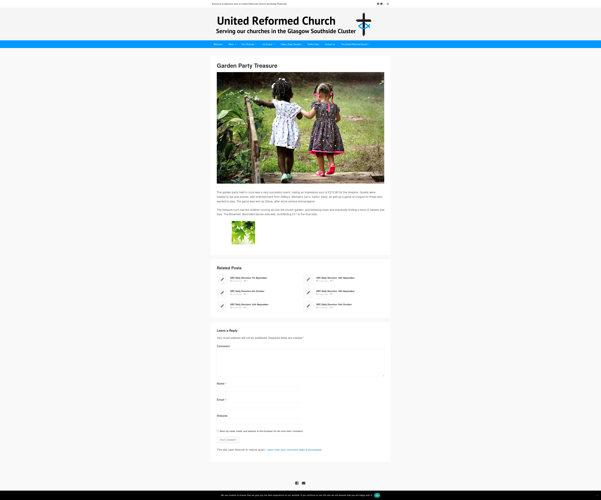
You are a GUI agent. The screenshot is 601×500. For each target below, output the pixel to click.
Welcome (218, 44)
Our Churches (248, 44)
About (231, 44)
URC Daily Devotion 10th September (249, 304)
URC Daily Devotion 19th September (335, 291)
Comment (223, 346)
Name (221, 383)
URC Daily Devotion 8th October (247, 291)
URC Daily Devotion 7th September (248, 277)
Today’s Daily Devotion (290, 44)
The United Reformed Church (354, 44)
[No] (597, 495)
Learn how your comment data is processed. (294, 449)
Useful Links (313, 44)
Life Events (267, 44)
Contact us (330, 44)
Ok (377, 495)
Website (222, 416)
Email (221, 400)
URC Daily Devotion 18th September (335, 277)
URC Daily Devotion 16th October (334, 304)
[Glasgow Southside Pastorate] (300, 24)
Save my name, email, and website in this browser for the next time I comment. (261, 431)
